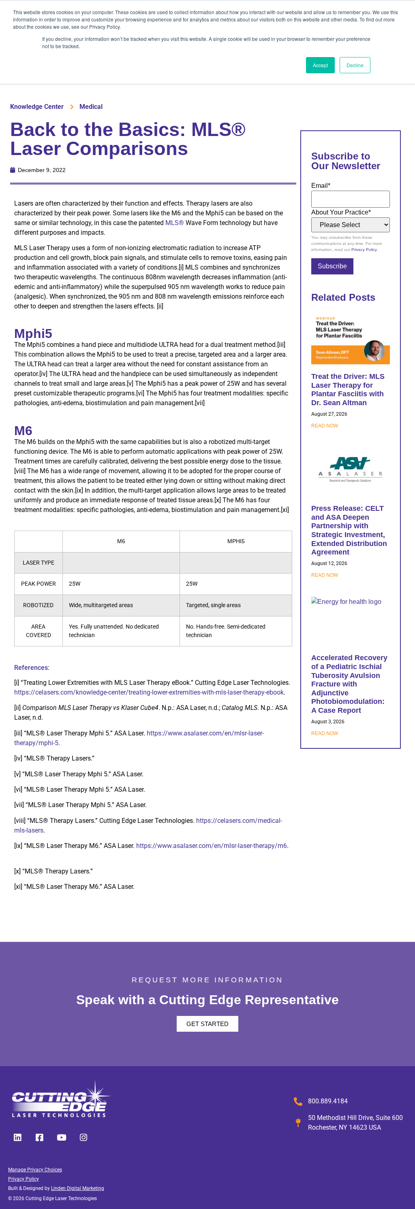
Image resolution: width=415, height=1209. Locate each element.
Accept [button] (320, 65)
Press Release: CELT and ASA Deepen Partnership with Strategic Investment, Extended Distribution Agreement (349, 530)
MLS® (174, 223)
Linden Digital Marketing (77, 1188)
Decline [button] (355, 65)
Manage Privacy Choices (35, 1170)
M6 (23, 430)
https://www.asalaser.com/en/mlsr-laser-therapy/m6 (211, 846)
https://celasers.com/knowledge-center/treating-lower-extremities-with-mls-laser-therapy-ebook (149, 692)
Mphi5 (33, 333)
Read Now (324, 426)
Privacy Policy (363, 249)
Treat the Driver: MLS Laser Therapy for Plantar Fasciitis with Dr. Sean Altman (348, 389)
